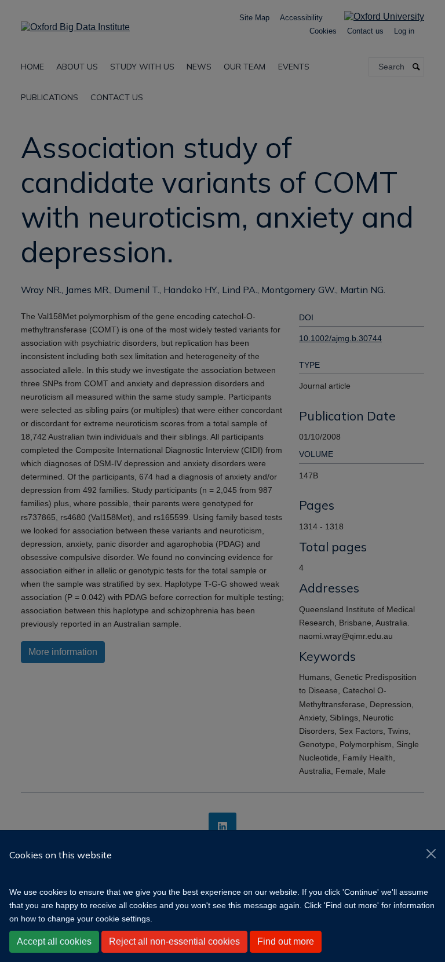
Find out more (285, 941)
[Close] (431, 853)
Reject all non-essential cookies (174, 941)
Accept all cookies (54, 941)
